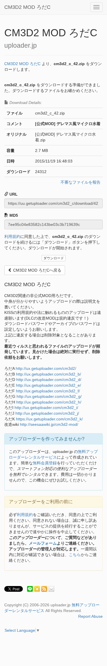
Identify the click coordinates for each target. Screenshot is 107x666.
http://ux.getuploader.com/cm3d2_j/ (47, 413)
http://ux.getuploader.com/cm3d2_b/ (48, 374)
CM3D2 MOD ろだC (27, 7)
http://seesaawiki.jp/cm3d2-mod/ (49, 424)
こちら (75, 554)
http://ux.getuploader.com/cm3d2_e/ (48, 385)
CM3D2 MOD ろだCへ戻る (36, 270)
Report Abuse (90, 616)
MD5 (13, 215)
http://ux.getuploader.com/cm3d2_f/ (48, 391)
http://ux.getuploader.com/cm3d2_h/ (48, 402)
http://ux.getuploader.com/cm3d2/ (46, 368)
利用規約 (12, 236)
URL (13, 194)
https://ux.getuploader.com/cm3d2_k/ (49, 419)
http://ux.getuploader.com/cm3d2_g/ (49, 396)
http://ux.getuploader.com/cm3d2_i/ (46, 407)
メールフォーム (43, 543)
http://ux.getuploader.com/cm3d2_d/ (48, 379)
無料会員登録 (45, 463)
